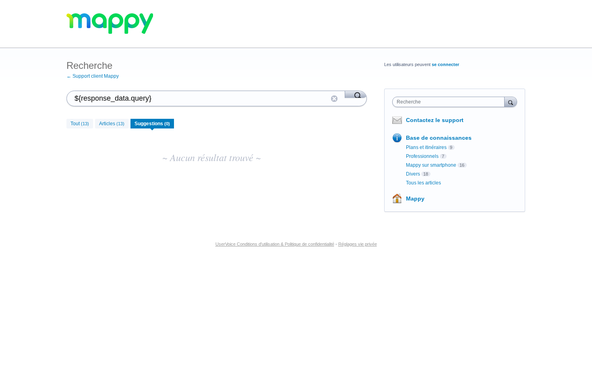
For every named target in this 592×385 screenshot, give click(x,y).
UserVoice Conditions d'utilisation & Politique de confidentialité (274, 244)
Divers (413, 174)
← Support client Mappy (92, 76)
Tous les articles (423, 183)
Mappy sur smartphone (431, 165)
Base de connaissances (439, 138)
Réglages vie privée (357, 244)
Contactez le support (435, 120)
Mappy (415, 198)
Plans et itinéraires (426, 147)
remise (334, 99)
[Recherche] (356, 94)
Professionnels (422, 156)
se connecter (445, 64)
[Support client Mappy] (109, 24)
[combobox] (450, 102)
